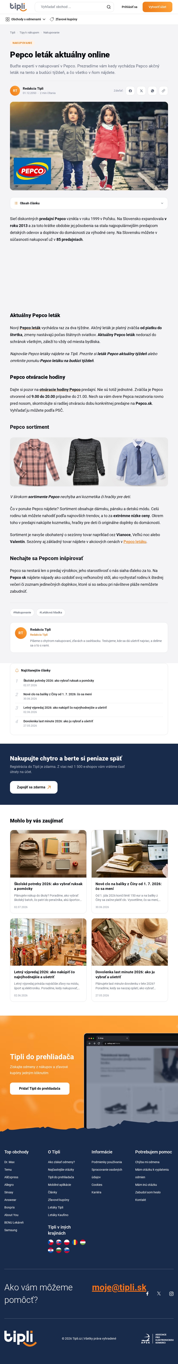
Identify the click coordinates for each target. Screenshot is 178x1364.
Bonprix (9, 1207)
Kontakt (140, 1200)
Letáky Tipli (55, 1207)
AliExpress (11, 1177)
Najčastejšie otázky (61, 1169)
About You (11, 1215)
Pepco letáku (135, 541)
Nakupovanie (51, 32)
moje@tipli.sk (119, 1287)
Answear (10, 1200)
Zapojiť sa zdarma (31, 787)
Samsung (10, 1230)
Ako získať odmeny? (61, 1162)
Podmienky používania (107, 1162)
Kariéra (96, 1192)
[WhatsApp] (152, 90)
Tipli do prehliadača (61, 1177)
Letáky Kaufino (58, 1215)
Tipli (12, 32)
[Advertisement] (42, 275)
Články (52, 1192)
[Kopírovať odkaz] (163, 90)
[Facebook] (130, 90)
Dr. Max (9, 1162)
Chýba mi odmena (147, 1162)
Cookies (97, 1184)
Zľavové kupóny (58, 1200)
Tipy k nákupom (29, 32)
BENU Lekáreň (14, 1222)
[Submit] (108, 7)
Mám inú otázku (146, 1184)
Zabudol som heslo (148, 1192)
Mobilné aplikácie (59, 1184)
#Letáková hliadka (51, 612)
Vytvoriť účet (157, 7)
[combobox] (74, 7)
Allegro (9, 1184)
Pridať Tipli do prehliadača (39, 1088)
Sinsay (8, 1192)
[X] (141, 90)
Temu (8, 1169)
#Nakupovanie (22, 612)
